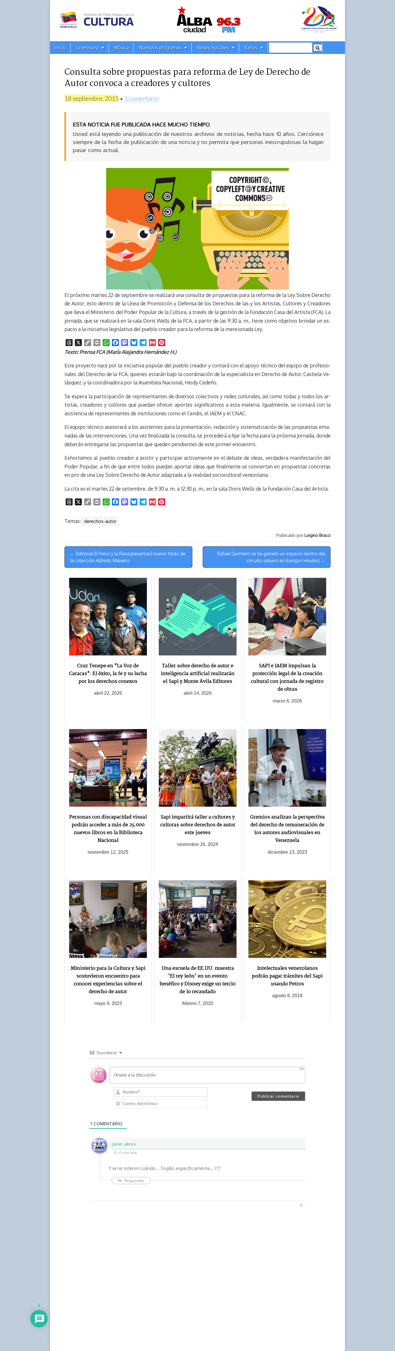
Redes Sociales (213, 48)
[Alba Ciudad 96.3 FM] (197, 20)
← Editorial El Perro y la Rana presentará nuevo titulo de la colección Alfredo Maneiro (127, 557)
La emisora (87, 48)
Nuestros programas (160, 48)
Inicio (60, 48)
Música (121, 48)
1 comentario (141, 98)
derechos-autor (100, 521)
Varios (251, 48)
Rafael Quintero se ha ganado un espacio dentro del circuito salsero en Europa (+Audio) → (271, 557)
